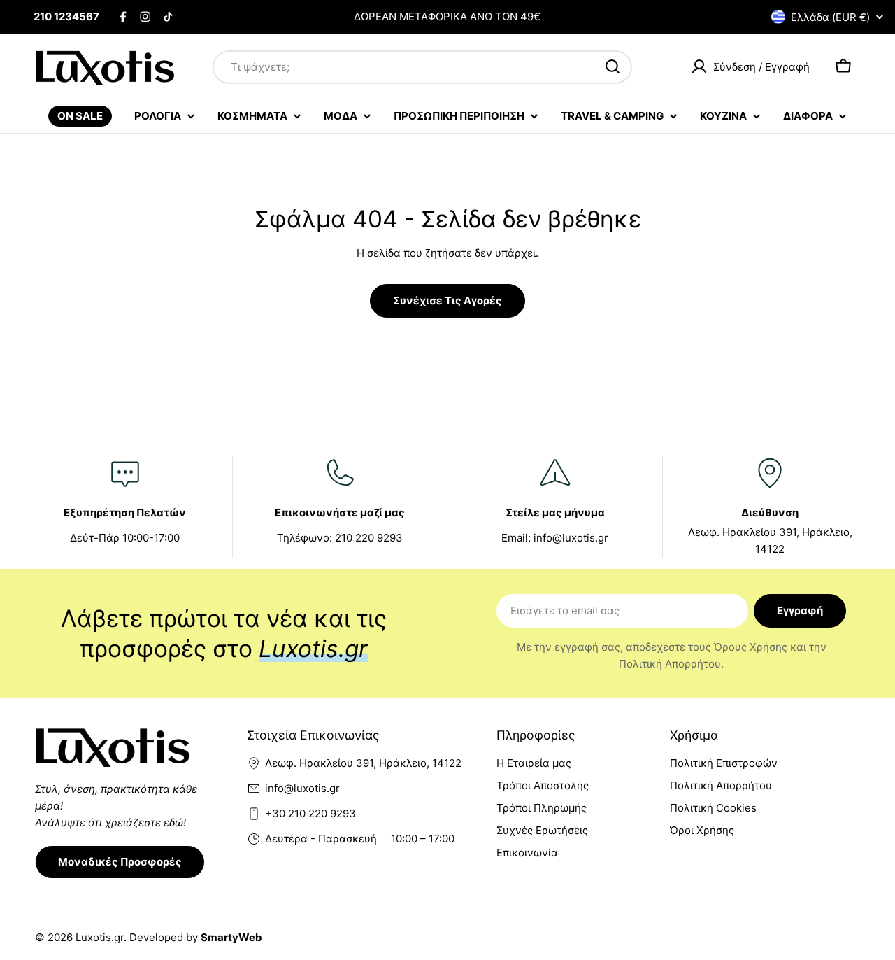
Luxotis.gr (100, 937)
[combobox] (422, 66)
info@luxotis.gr (571, 537)
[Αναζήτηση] (612, 66)
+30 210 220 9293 (310, 813)
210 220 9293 (369, 537)
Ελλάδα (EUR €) (830, 17)
